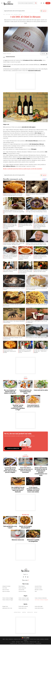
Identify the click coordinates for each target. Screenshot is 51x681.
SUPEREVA (25, 640)
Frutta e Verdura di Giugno (7, 599)
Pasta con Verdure (6, 591)
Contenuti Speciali (17, 612)
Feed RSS (35, 612)
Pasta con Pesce (5, 589)
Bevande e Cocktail (38, 589)
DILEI (35, 639)
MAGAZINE (10, 388)
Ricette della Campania (23, 606)
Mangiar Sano (5, 606)
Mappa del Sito (30, 612)
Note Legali (18, 641)
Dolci (36, 591)
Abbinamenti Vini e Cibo (7, 608)
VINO (12, 14)
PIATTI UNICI (25, 524)
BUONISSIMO (46, 639)
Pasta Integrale (22, 586)
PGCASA (22, 639)
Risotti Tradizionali (22, 587)
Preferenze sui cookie (33, 641)
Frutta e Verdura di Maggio (7, 598)
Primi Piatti (4, 587)
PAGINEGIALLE (11, 639)
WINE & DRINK (8, 14)
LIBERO (4, 639)
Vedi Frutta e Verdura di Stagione (41, 599)
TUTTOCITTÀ (32, 639)
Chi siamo (13, 641)
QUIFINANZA (42, 639)
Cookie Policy (26, 641)
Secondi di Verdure (22, 591)
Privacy (22, 641)
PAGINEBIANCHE (26, 639)
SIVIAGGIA (38, 639)
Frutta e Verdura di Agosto (24, 599)
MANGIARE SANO (17, 403)
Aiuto (38, 641)
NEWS (10, 466)
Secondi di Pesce (38, 586)
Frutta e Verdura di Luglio (24, 598)
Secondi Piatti (21, 589)
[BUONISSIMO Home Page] (8, 3)
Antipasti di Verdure (6, 586)
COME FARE (25, 388)
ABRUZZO (20, 14)
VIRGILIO (6, 639)
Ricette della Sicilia (22, 608)
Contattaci (24, 612)
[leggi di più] (47, 57)
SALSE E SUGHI (18, 538)
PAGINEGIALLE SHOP (17, 639)
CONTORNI (33, 538)
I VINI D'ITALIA (16, 14)
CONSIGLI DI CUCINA (33, 403)
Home (4, 14)
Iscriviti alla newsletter (13, 448)
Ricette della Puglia (39, 606)
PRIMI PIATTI (10, 524)
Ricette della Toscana (39, 608)
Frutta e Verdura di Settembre (41, 598)
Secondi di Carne (38, 587)
